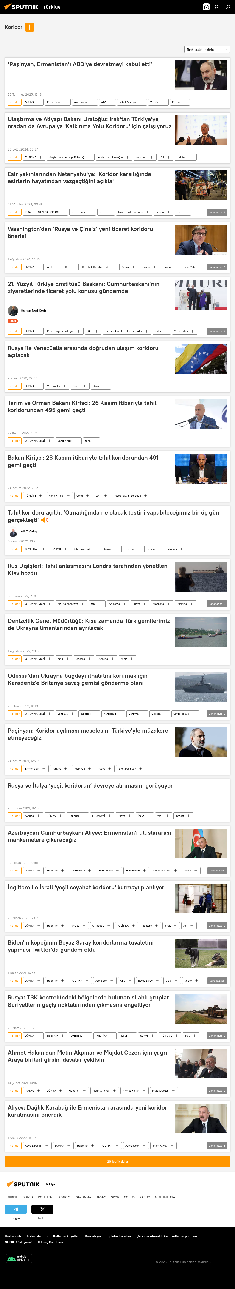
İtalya (141, 815)
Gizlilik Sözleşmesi (18, 1242)
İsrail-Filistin (79, 212)
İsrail (102, 212)
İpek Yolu (190, 267)
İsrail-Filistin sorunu (130, 212)
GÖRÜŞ (129, 1197)
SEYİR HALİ (32, 549)
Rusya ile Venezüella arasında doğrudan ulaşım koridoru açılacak (83, 351)
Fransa (176, 102)
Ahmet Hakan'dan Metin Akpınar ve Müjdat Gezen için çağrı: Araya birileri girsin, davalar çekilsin (88, 1056)
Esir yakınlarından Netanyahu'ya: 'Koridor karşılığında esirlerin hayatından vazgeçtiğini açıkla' (79, 177)
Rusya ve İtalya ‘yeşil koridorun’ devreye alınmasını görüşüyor (90, 785)
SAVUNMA (83, 1197)
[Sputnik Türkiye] (22, 11)
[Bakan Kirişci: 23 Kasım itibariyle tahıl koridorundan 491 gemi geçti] (201, 469)
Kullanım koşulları (66, 1236)
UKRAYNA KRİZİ (35, 440)
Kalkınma (141, 157)
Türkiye (154, 102)
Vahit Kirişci (65, 440)
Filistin (160, 212)
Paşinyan (79, 768)
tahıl (87, 440)
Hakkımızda (13, 1236)
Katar (158, 331)
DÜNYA (29, 102)
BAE (89, 331)
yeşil (160, 815)
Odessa (80, 658)
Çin (67, 267)
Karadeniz (110, 713)
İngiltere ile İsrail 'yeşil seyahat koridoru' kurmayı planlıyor (86, 887)
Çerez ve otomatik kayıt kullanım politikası (167, 1236)
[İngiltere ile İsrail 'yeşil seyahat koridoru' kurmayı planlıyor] (201, 898)
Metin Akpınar (101, 1090)
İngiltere (86, 713)
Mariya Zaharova (68, 604)
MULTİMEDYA (165, 1197)
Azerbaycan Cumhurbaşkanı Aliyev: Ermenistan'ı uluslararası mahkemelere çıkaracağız (89, 836)
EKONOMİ (98, 815)
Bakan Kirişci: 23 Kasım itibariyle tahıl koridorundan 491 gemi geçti (83, 461)
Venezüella (53, 386)
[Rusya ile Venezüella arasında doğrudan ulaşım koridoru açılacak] (201, 359)
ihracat (180, 815)
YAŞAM (101, 1197)
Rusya (125, 267)
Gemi (79, 495)
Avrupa (172, 549)
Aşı (185, 925)
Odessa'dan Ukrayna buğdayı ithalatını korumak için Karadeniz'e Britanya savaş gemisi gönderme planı (78, 679)
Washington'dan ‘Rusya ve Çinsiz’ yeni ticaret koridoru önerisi (80, 232)
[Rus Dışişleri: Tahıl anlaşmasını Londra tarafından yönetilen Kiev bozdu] (201, 577)
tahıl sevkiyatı (82, 549)
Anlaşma (114, 604)
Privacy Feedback (50, 1242)
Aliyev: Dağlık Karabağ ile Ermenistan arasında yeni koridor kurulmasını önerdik (87, 1111)
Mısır (124, 658)
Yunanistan (181, 331)
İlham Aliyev (105, 870)
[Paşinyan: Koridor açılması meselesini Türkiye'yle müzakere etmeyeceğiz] (201, 742)
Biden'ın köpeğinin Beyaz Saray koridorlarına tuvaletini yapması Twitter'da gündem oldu (81, 946)
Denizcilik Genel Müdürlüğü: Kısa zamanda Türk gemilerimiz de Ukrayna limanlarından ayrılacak (89, 624)
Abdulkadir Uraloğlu (110, 157)
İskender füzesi (162, 870)
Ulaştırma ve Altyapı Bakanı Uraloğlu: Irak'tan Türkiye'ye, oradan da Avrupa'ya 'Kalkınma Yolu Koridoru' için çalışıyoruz (89, 122)
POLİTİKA (123, 925)
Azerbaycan (81, 102)
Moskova (158, 604)
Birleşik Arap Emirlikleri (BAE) (123, 331)
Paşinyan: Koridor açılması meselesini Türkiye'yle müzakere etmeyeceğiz (88, 734)
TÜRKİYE (30, 157)
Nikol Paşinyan (128, 102)
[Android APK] (18, 1259)
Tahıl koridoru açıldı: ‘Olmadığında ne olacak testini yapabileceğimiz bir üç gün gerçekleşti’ (113, 516)
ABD (103, 102)
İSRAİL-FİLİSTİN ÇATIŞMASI (42, 212)
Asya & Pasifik (33, 1145)
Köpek (188, 980)
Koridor (13, 26)
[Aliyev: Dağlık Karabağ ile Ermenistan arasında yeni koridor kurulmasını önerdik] (201, 1118)
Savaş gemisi (181, 713)
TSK (187, 1035)
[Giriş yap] (216, 6)
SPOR (115, 1197)
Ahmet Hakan (131, 1090)
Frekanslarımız (37, 1236)
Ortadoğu (98, 925)
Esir (179, 212)
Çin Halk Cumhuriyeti (95, 267)
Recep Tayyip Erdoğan (60, 331)
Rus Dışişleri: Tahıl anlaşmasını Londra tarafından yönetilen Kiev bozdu (88, 569)
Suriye (144, 1035)
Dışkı (168, 980)
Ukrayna (128, 549)
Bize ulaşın (93, 1236)
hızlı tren (182, 157)
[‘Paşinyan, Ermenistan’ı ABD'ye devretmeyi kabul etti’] (201, 75)
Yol (162, 157)
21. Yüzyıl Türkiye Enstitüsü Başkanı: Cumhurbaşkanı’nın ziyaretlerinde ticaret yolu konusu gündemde (83, 287)
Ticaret (167, 267)
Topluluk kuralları (118, 1236)
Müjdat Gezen (160, 1090)
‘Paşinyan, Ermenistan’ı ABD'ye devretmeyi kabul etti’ (80, 64)
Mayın (187, 870)
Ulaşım (146, 267)
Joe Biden (101, 980)
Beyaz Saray (145, 980)
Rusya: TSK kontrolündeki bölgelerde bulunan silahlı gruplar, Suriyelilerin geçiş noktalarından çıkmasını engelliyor (89, 1001)
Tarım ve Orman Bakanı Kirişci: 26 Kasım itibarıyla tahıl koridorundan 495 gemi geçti (82, 406)
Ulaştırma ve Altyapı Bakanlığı (67, 157)
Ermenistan (54, 102)
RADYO (56, 549)
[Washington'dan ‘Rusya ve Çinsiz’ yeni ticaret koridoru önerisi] (201, 240)
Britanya (63, 713)
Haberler (74, 815)
